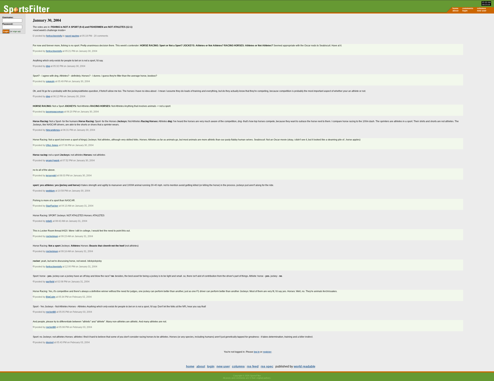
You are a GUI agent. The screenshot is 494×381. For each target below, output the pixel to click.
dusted (49, 342)
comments (467, 8)
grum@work (52, 160)
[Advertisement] (461, 44)
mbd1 (49, 221)
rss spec (267, 366)
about (455, 10)
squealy (50, 81)
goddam (50, 190)
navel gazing (72, 36)
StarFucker (52, 205)
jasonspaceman (54, 111)
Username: (7, 17)
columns (481, 8)
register (267, 352)
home (455, 8)
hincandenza (53, 130)
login (465, 10)
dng (48, 66)
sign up (16, 31)
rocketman (52, 236)
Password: (7, 24)
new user (481, 10)
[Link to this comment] (34, 51)
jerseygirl (51, 175)
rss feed (253, 366)
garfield (50, 281)
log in (257, 352)
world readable (304, 366)
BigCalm (50, 297)
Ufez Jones (52, 145)
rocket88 (51, 312)
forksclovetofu (54, 36)
